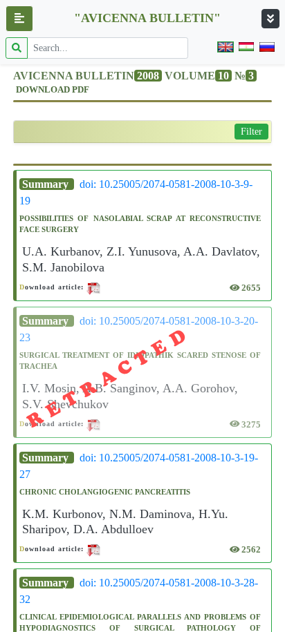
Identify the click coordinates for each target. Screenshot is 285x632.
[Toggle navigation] (270, 18)
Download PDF (52, 90)
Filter (251, 131)
